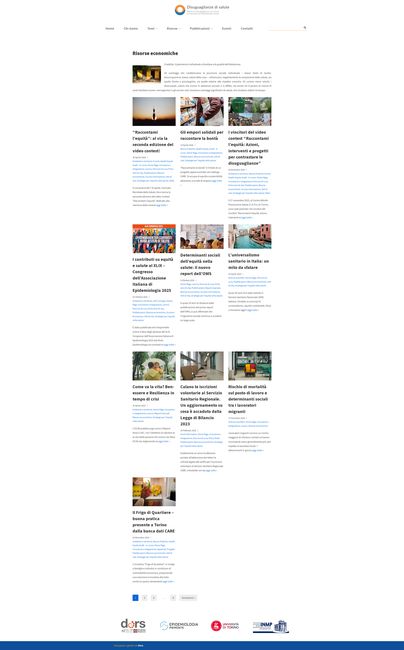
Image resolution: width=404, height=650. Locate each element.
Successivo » (188, 597)
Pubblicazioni (200, 28)
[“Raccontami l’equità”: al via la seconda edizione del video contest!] (154, 111)
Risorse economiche (203, 156)
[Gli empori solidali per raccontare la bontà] (201, 111)
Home (110, 28)
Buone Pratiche (187, 148)
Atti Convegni (159, 300)
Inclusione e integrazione (210, 152)
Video (171, 180)
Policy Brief (214, 438)
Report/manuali (212, 287)
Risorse (172, 28)
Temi (150, 28)
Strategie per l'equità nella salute (152, 180)
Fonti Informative (188, 434)
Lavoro (148, 168)
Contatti (247, 28)
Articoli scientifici (236, 277)
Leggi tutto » (161, 205)
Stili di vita (149, 316)
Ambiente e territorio (142, 161)
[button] (152, 29)
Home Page (153, 165)
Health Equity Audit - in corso (242, 177)
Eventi (226, 28)
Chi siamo (131, 28)
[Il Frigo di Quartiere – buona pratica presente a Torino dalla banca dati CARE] (154, 491)
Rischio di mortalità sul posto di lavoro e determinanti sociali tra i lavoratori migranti (248, 399)
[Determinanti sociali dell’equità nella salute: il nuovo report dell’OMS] (201, 236)
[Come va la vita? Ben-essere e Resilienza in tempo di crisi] (154, 365)
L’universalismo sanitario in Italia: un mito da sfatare (248, 261)
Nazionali (161, 549)
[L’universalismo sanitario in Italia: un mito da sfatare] (249, 236)
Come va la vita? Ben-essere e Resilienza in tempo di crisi (153, 393)
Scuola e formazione (155, 176)
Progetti (170, 549)
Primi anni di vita (236, 185)
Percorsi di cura (160, 168)
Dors (140, 645)
